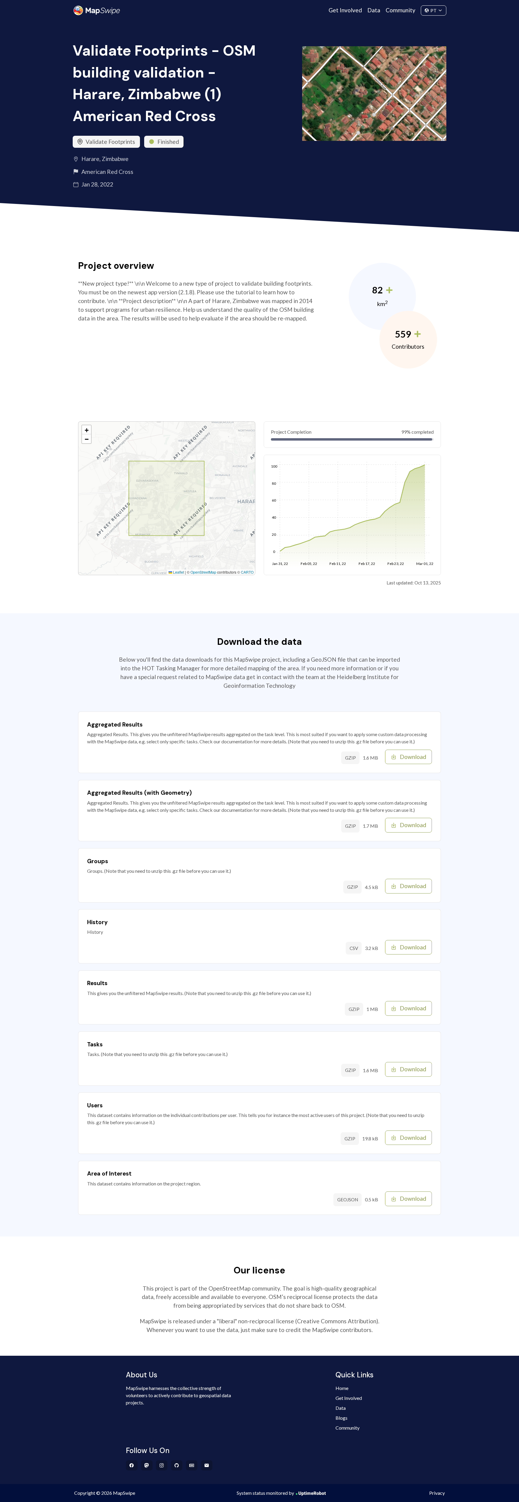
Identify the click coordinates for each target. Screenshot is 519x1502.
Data (373, 10)
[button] (86, 429)
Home (341, 1388)
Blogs (341, 1418)
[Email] (207, 1465)
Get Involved (345, 10)
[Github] (177, 1465)
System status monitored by (265, 1493)
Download (413, 756)
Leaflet (178, 572)
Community (400, 10)
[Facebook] (132, 1465)
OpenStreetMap (203, 572)
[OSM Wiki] (192, 1465)
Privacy (437, 1493)
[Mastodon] (147, 1465)
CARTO (247, 572)
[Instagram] (162, 1465)
